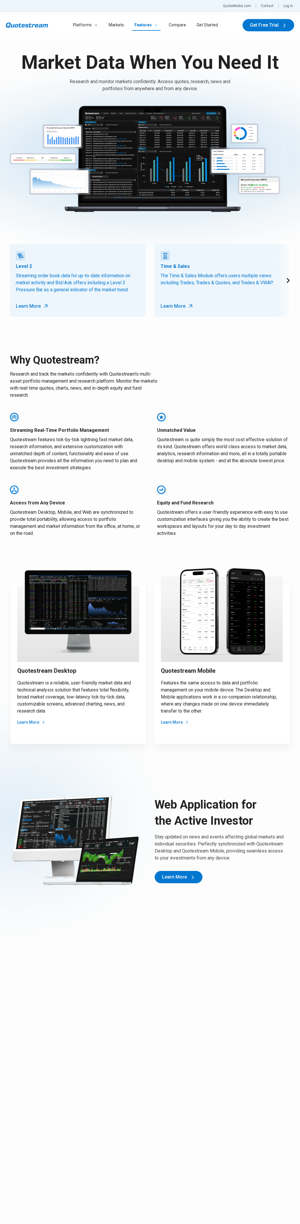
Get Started (207, 25)
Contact (267, 6)
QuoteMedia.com (237, 6)
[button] (284, 280)
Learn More (28, 722)
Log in (288, 6)
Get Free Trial (265, 25)
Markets (116, 25)
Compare (177, 25)
